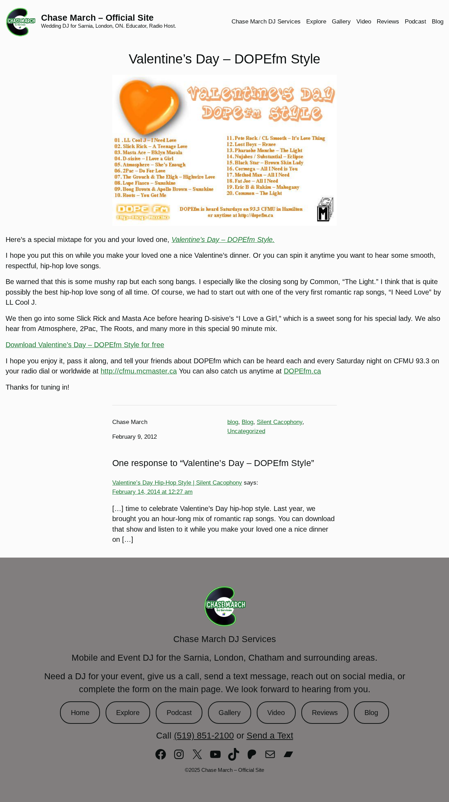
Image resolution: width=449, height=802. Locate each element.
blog (232, 422)
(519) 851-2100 (204, 735)
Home (80, 712)
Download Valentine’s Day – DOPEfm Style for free (85, 345)
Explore (128, 712)
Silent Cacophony (279, 422)
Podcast (179, 712)
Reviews (325, 712)
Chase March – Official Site (97, 17)
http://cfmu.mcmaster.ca (139, 371)
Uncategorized (246, 431)
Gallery (230, 712)
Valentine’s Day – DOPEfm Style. (223, 239)
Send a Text (270, 735)
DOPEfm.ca (302, 371)
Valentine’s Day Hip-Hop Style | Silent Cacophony (177, 482)
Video (276, 712)
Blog (247, 422)
